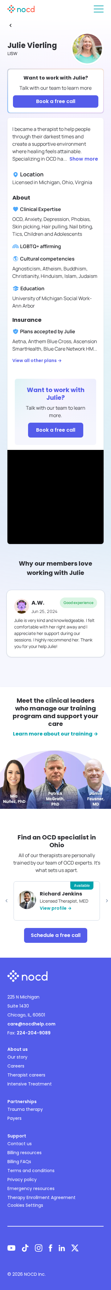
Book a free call (55, 101)
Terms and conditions (31, 1170)
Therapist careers (26, 1075)
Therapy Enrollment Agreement (41, 1197)
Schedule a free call (55, 935)
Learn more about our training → (55, 733)
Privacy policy (22, 1179)
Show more (83, 158)
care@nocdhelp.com (31, 1024)
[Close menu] (99, 9)
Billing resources (24, 1153)
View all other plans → (37, 360)
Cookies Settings (25, 1205)
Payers (14, 1118)
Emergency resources (31, 1188)
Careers (15, 1066)
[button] (6, 901)
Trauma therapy (25, 1109)
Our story (17, 1057)
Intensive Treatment (29, 1084)
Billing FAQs (19, 1161)
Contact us (19, 1144)
